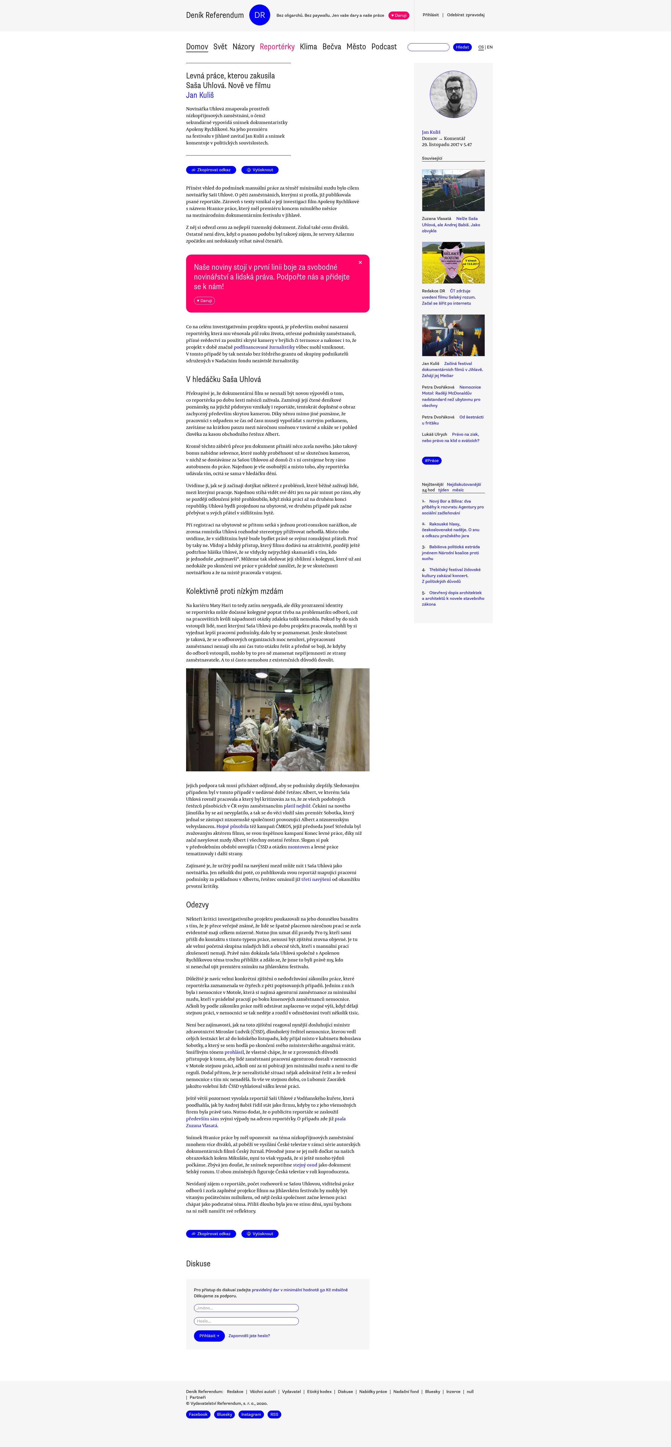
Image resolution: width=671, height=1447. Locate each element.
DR (259, 15)
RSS (274, 1414)
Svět (220, 46)
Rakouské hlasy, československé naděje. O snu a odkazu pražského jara (450, 530)
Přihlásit (431, 15)
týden (443, 490)
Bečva (331, 46)
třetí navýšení (316, 879)
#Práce (432, 460)
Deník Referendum (215, 15)
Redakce (235, 1391)
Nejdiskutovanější (464, 484)
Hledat (462, 47)
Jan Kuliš (200, 95)
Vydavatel (291, 1391)
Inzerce (453, 1391)
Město (356, 46)
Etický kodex (319, 1391)
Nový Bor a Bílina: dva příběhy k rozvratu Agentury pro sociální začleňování (453, 507)
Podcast (384, 46)
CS (481, 47)
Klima (308, 46)
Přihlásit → (209, 1335)
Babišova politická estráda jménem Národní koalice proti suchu (451, 552)
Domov (197, 46)
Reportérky (277, 46)
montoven (299, 846)
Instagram (251, 1414)
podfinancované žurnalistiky (264, 347)
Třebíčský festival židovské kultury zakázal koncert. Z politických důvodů (451, 575)
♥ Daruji (399, 15)
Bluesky (432, 1391)
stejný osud (305, 1164)
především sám (202, 1118)
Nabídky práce (373, 1391)
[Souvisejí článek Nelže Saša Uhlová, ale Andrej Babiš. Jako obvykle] (453, 191)
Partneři (198, 1397)
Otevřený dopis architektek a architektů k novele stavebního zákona (453, 598)
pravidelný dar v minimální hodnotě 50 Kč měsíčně (300, 1290)
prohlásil (234, 1052)
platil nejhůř (297, 806)
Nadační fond (406, 1391)
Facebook (198, 1414)
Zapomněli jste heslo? (249, 1335)
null (470, 1391)
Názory (243, 46)
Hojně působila (233, 826)
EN (490, 47)
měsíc (458, 490)
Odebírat (466, 15)
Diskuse (345, 1391)
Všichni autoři (263, 1391)
